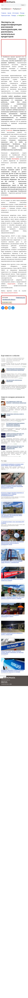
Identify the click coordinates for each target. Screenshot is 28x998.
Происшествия (5, 15)
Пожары (13, 15)
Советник (9, 130)
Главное (3, 13)
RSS (11, 684)
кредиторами (11, 283)
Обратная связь (4, 681)
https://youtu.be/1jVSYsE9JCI (9, 292)
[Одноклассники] (6, 307)
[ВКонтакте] (2, 307)
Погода (22, 13)
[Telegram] (9, 307)
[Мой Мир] (13, 307)
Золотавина (15, 158)
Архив (9, 13)
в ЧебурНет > (21, 15)
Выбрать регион (4, 682)
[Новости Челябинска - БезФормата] (8, 1)
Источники (15, 13)
